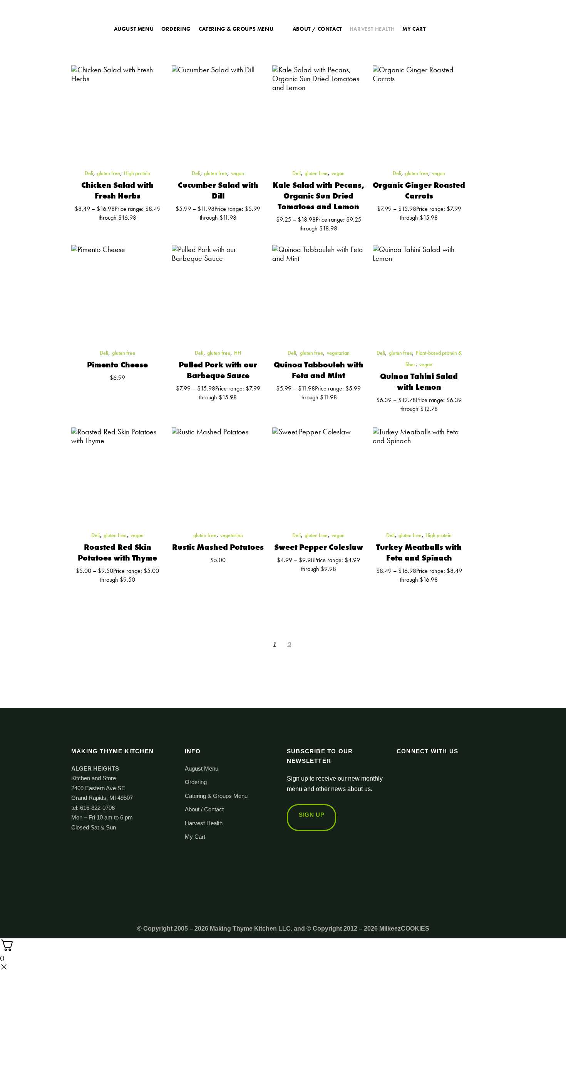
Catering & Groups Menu (216, 796)
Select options (90, 226)
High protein (137, 173)
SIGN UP (311, 814)
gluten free (108, 173)
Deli (89, 173)
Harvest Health (204, 823)
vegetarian (338, 352)
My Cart (195, 836)
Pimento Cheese (117, 365)
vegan (237, 173)
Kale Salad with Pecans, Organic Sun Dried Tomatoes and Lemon (318, 196)
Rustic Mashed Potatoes (218, 547)
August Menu (201, 768)
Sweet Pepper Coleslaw (318, 547)
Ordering (196, 782)
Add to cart (93, 386)
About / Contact (204, 809)
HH (237, 352)
